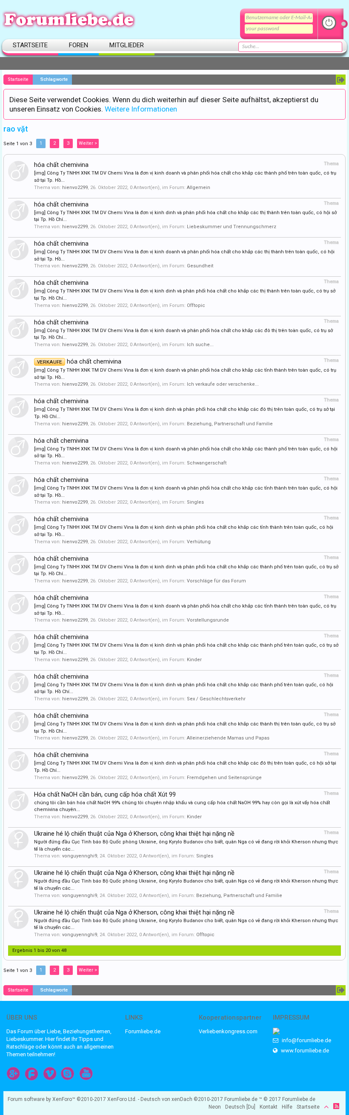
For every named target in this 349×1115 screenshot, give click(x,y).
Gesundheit (200, 266)
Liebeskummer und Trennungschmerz (231, 226)
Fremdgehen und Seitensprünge (224, 777)
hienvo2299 (75, 187)
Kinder (194, 659)
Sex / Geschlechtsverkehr (216, 699)
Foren (78, 45)
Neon (215, 1107)
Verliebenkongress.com (228, 1031)
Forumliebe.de (142, 1031)
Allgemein (198, 187)
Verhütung (199, 542)
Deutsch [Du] (240, 1107)
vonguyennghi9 (79, 856)
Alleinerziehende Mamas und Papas (228, 738)
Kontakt (268, 1107)
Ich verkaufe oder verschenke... (223, 384)
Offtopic (196, 305)
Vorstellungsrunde (208, 620)
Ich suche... (200, 344)
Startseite (30, 45)
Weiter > (88, 143)
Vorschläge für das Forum (216, 581)
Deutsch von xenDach (181, 1099)
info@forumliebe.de (305, 1040)
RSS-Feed (336, 1106)
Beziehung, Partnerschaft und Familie (230, 424)
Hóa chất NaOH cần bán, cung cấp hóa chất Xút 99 (105, 794)
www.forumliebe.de (304, 1050)
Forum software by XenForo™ (72, 1099)
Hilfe (287, 1107)
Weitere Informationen (141, 109)
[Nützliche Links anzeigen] (341, 80)
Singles (195, 502)
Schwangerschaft (206, 463)
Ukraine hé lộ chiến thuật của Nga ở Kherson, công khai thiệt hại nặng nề (134, 833)
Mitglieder (126, 45)
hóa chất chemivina (61, 165)
